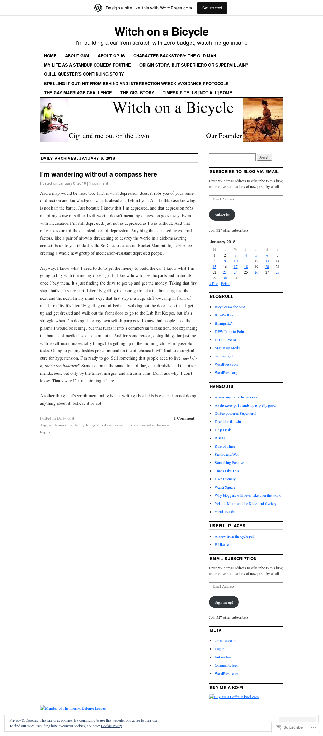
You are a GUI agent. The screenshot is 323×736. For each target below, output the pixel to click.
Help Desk (223, 429)
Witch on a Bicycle (161, 31)
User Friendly (225, 478)
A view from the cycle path (235, 536)
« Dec (213, 283)
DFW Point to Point (230, 331)
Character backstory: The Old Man (174, 56)
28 (277, 272)
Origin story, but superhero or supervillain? (193, 65)
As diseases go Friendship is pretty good (245, 405)
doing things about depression (100, 425)
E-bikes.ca (222, 544)
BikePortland (224, 314)
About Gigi (77, 56)
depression (63, 425)
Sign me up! (224, 602)
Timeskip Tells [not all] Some (197, 93)
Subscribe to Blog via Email (244, 171)
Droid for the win (228, 421)
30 (225, 277)
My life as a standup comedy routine (87, 65)
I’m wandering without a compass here (98, 173)
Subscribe (222, 214)
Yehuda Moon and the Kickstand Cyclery (246, 503)
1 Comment (184, 418)
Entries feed (223, 656)
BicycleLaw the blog (230, 306)
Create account (226, 640)
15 (214, 266)
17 (236, 266)
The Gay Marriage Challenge (78, 93)
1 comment (98, 183)
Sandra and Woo (227, 454)
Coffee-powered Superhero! (235, 413)
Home (50, 56)
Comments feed (226, 665)
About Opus (111, 56)
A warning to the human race (236, 396)
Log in (220, 648)
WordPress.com (226, 364)
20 (267, 266)
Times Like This (227, 470)
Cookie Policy (111, 725)
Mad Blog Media (227, 347)
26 (256, 272)
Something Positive (229, 462)
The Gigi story (137, 93)
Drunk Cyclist (225, 339)
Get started (212, 7)
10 (236, 260)
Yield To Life (225, 511)
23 (225, 272)
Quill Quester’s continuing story (84, 74)
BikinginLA (224, 323)
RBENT (221, 437)
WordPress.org (226, 372)
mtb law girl (224, 355)
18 (246, 266)
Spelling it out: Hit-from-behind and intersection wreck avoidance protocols (136, 83)
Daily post (65, 418)
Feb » (225, 283)
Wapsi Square (225, 487)
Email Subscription (233, 558)
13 (267, 260)
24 (236, 272)
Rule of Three (225, 446)
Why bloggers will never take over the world (248, 495)
